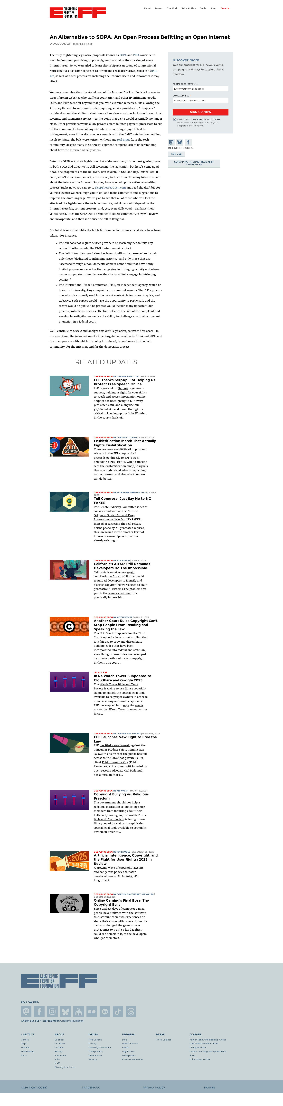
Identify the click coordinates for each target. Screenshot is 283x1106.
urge (126, 705)
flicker (91, 1011)
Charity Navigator (71, 1020)
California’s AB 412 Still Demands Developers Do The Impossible (122, 566)
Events (125, 1047)
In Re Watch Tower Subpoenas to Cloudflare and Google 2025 (122, 678)
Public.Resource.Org (115, 762)
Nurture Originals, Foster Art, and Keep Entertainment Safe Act (116, 515)
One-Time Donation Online (204, 1043)
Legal (24, 1043)
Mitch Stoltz (124, 617)
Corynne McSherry (129, 733)
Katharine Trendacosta (132, 492)
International (95, 1055)
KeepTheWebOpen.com (110, 187)
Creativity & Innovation (100, 1047)
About (147, 8)
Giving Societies (198, 1047)
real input (123, 139)
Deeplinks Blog (103, 376)
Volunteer (60, 1043)
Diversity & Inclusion (65, 1067)
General (25, 1039)
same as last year (119, 593)
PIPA (136, 55)
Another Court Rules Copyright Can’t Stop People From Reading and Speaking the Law (126, 625)
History (58, 1051)
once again (115, 815)
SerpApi (123, 388)
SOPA (123, 55)
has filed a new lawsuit (115, 745)
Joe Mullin (123, 560)
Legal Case (100, 672)
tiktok (118, 1011)
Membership (27, 1051)
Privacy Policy (154, 1087)
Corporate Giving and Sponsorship (208, 1051)
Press (24, 1055)
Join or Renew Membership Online (208, 1039)
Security (25, 1047)
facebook (39, 1011)
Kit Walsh (122, 791)
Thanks (209, 1087)
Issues (159, 8)
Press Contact (163, 1039)
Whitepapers (129, 1055)
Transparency (95, 1051)
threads (131, 1011)
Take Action (189, 8)
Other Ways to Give (200, 1059)
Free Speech (95, 1039)
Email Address (181, 96)
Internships (60, 1055)
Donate (225, 8)
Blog (124, 1039)
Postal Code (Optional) (185, 84)
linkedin (105, 1011)
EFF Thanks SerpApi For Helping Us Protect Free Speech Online (124, 382)
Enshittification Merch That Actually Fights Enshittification (125, 443)
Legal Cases (128, 1051)
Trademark (91, 1087)
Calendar (59, 1039)
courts (139, 705)
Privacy (92, 1043)
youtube (78, 1011)
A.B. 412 (115, 576)
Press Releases (130, 1043)
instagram (52, 1011)
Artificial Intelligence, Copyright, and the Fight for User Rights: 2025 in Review (126, 859)
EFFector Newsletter (132, 1059)
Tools (203, 8)
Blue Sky (65, 1011)
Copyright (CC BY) (34, 1087)
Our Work (172, 8)
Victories (59, 1047)
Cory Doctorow (127, 437)
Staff (57, 1063)
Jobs (57, 1059)
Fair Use (176, 153)
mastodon (26, 1011)
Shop (213, 8)
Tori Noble (123, 852)
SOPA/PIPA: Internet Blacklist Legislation (194, 163)
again (130, 572)
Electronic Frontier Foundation (78, 14)
